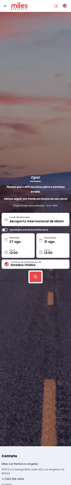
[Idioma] (65, 6)
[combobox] (38, 219)
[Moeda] (56, 6)
